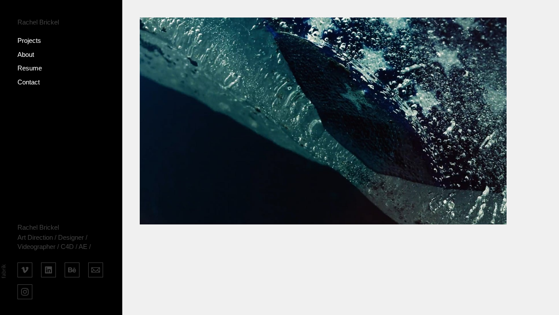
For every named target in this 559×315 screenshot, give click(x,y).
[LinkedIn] (48, 269)
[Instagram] (24, 291)
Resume (29, 68)
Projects (29, 40)
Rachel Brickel (38, 227)
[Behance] (72, 269)
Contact (28, 82)
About (25, 54)
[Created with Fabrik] (3, 271)
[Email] (95, 269)
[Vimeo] (24, 269)
